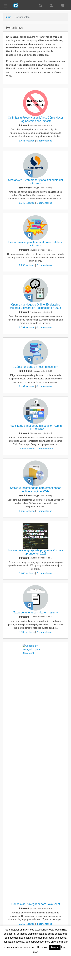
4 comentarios (44, 923)
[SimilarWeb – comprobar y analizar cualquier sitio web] (35, 165)
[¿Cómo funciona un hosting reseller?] (35, 352)
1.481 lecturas (27, 140)
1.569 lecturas (27, 511)
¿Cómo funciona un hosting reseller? (35, 366)
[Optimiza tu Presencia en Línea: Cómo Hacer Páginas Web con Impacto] (35, 103)
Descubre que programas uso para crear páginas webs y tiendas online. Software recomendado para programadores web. (35, 503)
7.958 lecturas (27, 923)
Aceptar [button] (54, 947)
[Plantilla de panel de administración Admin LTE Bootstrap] (35, 411)
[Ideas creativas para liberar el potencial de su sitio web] (35, 228)
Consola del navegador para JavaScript (35, 904)
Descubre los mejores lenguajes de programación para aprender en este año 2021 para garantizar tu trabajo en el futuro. (35, 565)
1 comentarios (44, 202)
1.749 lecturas (27, 202)
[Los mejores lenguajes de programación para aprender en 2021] (35, 536)
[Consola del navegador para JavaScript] (35, 773)
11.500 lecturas (27, 448)
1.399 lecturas (27, 327)
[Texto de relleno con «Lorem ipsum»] (35, 598)
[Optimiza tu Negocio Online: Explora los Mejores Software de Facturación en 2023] (35, 290)
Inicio (8, 17)
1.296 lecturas (27, 265)
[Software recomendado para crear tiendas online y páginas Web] (35, 473)
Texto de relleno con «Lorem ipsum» (35, 612)
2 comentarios (44, 265)
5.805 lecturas (27, 632)
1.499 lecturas (27, 386)
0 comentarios (44, 140)
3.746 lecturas (27, 573)
